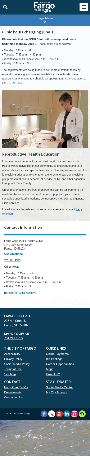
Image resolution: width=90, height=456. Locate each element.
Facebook (44, 414)
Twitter (51, 414)
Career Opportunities (60, 364)
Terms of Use (13, 369)
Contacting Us (13, 397)
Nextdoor (82, 414)
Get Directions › (14, 253)
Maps (49, 369)
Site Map (10, 374)
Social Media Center (59, 387)
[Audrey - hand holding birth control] (45, 121)
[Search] (4, 7)
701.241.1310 (13, 338)
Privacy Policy (13, 359)
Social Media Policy (17, 364)
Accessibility (12, 354)
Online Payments (57, 354)
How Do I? (53, 374)
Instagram (74, 414)
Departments (12, 392)
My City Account (56, 392)
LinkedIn (66, 414)
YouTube (59, 414)
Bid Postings (54, 359)
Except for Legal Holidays (20, 292)
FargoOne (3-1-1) (16, 387)
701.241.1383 (15, 83)
